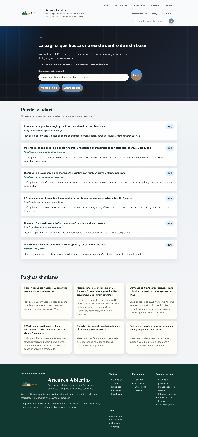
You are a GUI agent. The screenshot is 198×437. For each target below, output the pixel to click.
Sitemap (115, 426)
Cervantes (139, 5)
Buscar (136, 75)
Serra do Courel (166, 404)
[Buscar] (171, 21)
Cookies (115, 423)
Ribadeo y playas (167, 394)
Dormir (168, 5)
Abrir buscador (72, 87)
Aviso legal (116, 416)
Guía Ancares (122, 5)
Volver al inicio (49, 87)
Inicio (106, 5)
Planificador (117, 394)
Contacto (167, 13)
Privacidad (116, 419)
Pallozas (155, 5)
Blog (154, 13)
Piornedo (139, 383)
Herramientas (139, 13)
